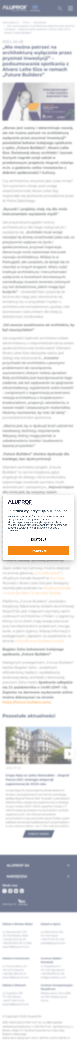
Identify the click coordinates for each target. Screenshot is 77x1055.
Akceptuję (39, 550)
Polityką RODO (41, 519)
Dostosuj (38, 539)
